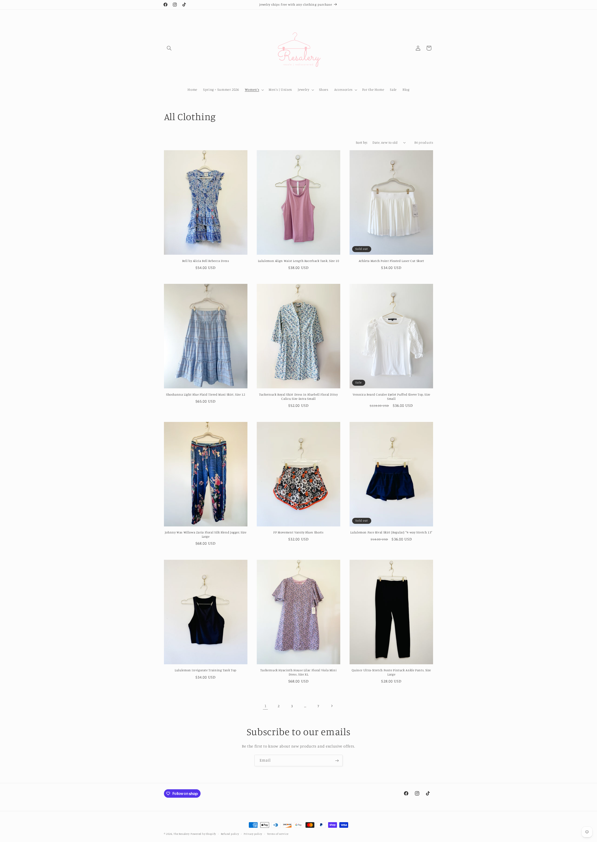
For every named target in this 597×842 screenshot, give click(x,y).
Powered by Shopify (203, 833)
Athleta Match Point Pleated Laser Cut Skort (391, 261)
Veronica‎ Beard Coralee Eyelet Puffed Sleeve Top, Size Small (391, 396)
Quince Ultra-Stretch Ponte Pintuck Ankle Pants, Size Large (391, 672)
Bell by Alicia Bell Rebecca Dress (205, 261)
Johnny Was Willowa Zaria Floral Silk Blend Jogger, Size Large (205, 534)
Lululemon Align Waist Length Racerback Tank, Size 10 (298, 261)
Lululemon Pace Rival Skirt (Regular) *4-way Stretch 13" (391, 532)
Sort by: (362, 142)
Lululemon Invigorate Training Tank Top (205, 670)
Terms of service (277, 833)
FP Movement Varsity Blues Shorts (298, 532)
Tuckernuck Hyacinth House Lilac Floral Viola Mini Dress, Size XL (298, 672)
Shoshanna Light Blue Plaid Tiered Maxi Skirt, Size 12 (205, 394)
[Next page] (331, 705)
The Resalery (182, 833)
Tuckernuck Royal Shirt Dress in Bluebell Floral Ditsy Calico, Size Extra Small (298, 396)
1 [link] (265, 705)
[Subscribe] (337, 760)
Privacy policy (253, 833)
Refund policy (230, 833)
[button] (169, 48)
